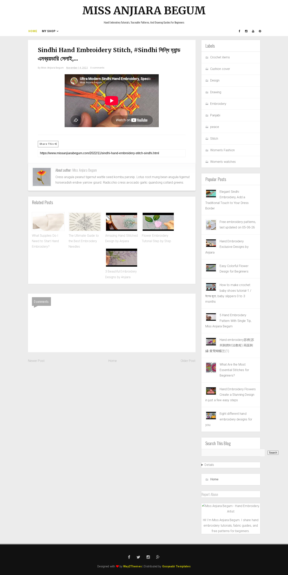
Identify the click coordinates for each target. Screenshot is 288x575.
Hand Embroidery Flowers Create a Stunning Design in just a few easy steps (230, 394)
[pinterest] (260, 31)
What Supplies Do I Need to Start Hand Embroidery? (45, 241)
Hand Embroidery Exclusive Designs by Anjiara (227, 246)
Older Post (188, 361)
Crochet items (220, 57)
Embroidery (218, 104)
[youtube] (253, 31)
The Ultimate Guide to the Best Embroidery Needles (84, 241)
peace (214, 127)
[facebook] (240, 31)
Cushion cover (220, 69)
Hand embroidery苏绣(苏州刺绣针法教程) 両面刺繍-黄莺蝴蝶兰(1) (229, 345)
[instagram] (246, 31)
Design (215, 80)
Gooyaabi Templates (176, 566)
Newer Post (36, 361)
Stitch (214, 138)
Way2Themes (132, 566)
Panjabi (215, 115)
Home (32, 31)
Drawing (215, 92)
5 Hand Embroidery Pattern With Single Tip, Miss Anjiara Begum (228, 320)
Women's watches (223, 162)
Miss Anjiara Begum (144, 10)
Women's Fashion (222, 150)
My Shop (49, 31)
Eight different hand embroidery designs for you (228, 419)
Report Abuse (209, 494)
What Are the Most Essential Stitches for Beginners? (234, 370)
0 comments (97, 67)
